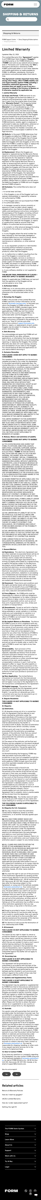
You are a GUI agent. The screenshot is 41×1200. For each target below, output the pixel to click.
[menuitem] (20, 1128)
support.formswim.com (26, 323)
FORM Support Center (9, 39)
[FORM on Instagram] (36, 1191)
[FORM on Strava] (27, 1191)
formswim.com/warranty (17, 303)
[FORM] (8, 5)
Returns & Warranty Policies (12, 1091)
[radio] (6, 1074)
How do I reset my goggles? (12, 1095)
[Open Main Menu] (35, 4)
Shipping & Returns (10, 41)
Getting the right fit (9, 1107)
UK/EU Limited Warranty (11, 1099)
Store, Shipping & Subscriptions (28, 39)
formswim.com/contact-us (13, 887)
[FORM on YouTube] (31, 1194)
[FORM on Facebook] (31, 1191)
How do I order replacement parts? (15, 1103)
